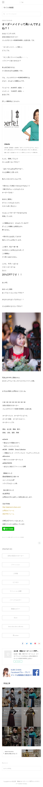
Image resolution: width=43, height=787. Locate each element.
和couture (16, 635)
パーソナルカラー (16, 600)
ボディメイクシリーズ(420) (17, 537)
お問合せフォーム (8, 510)
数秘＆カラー (15, 609)
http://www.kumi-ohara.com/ (12, 507)
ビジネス (16, 582)
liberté (15, 618)
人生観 (15, 573)
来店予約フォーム (8, 514)
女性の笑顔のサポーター (16, 556)
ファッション (15, 565)
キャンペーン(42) (6, 537)
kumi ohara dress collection (15, 626)
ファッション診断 (16, 591)
